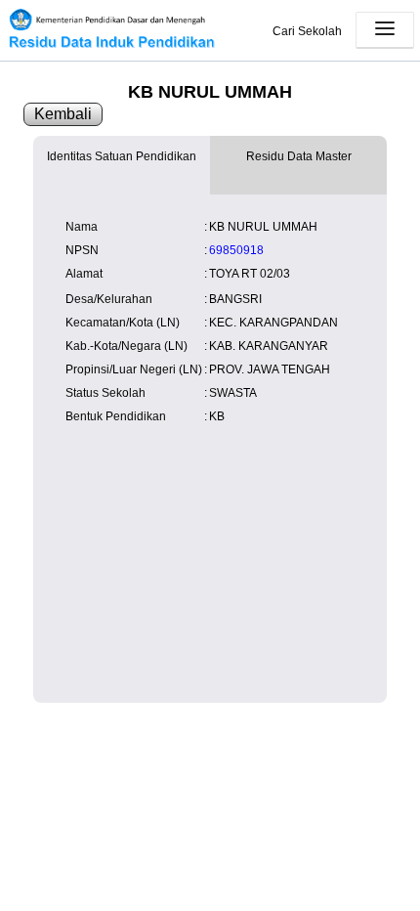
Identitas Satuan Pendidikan (121, 156)
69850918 (236, 250)
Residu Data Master (299, 156)
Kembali (63, 114)
